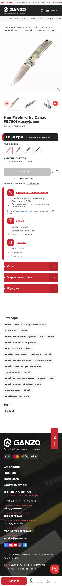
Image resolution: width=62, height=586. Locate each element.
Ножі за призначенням (18, 360)
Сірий (27, 150)
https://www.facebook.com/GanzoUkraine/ (6, 545)
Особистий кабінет (31, 580)
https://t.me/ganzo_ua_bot (25, 545)
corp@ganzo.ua (13, 523)
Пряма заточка (13, 348)
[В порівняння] (53, 173)
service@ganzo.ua (15, 538)
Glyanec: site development (26, 565)
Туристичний (12, 372)
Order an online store (22, 569)
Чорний (37, 150)
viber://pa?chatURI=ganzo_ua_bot (20, 545)
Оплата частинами (23, 178)
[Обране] (48, 580)
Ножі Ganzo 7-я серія (17, 396)
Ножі (8, 324)
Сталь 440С (11, 330)
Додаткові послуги (14, 158)
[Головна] (5, 18)
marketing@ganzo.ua (17, 530)
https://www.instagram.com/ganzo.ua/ (10, 545)
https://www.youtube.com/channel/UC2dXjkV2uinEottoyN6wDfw (15, 545)
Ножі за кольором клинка (19, 378)
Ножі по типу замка (16, 354)
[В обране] (57, 173)
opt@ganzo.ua (13, 515)
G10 (42, 336)
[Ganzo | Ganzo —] (15, 10)
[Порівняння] (40, 580)
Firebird (9, 411)
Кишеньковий (43, 360)
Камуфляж (8, 150)
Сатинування (12, 390)
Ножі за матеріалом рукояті (20, 336)
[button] (6, 103)
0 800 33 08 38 (17, 492)
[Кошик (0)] (56, 580)
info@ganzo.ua (13, 508)
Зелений (17, 150)
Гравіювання (20, 161)
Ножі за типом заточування (20, 342)
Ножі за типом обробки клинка (23, 384)
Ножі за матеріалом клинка (30, 324)
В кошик (24, 171)
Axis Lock (36, 354)
